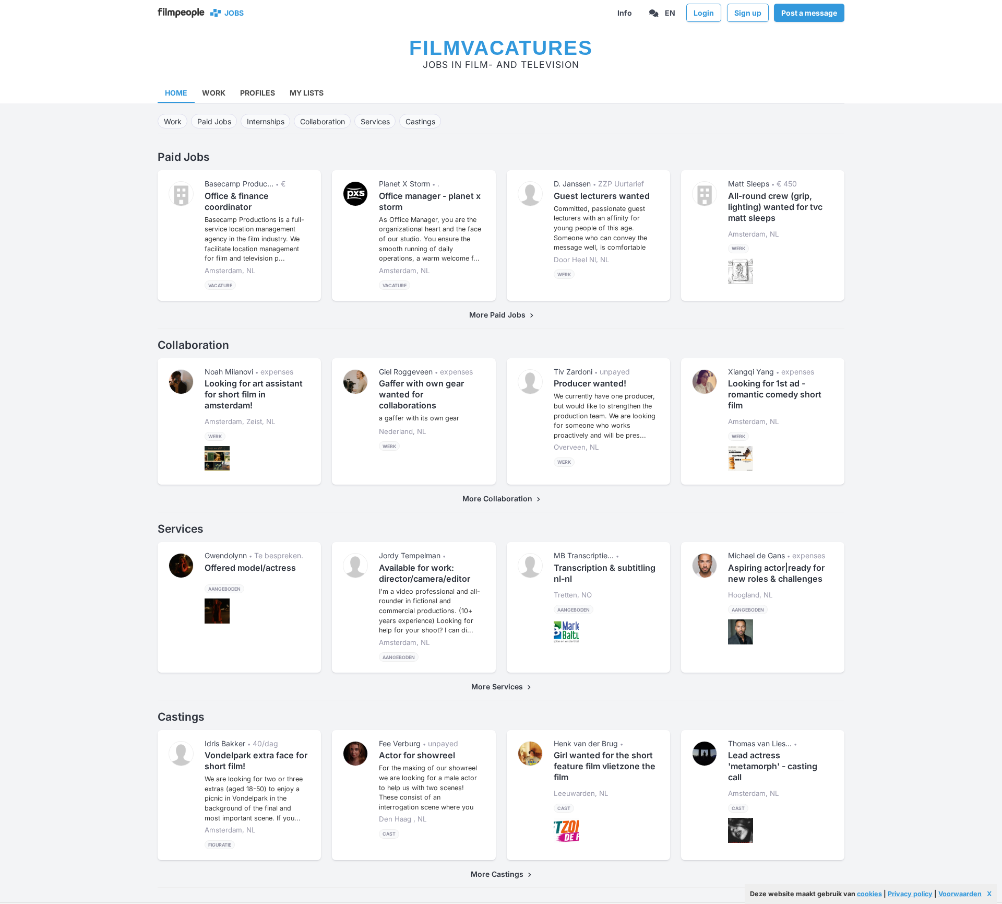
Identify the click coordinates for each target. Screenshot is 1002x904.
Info (624, 12)
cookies (869, 894)
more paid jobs (499, 314)
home (176, 92)
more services (499, 686)
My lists (307, 92)
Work (213, 92)
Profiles (257, 92)
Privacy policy (910, 894)
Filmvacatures (501, 48)
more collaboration (499, 498)
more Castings (499, 874)
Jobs (232, 12)
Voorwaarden (960, 894)
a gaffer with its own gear (419, 418)
